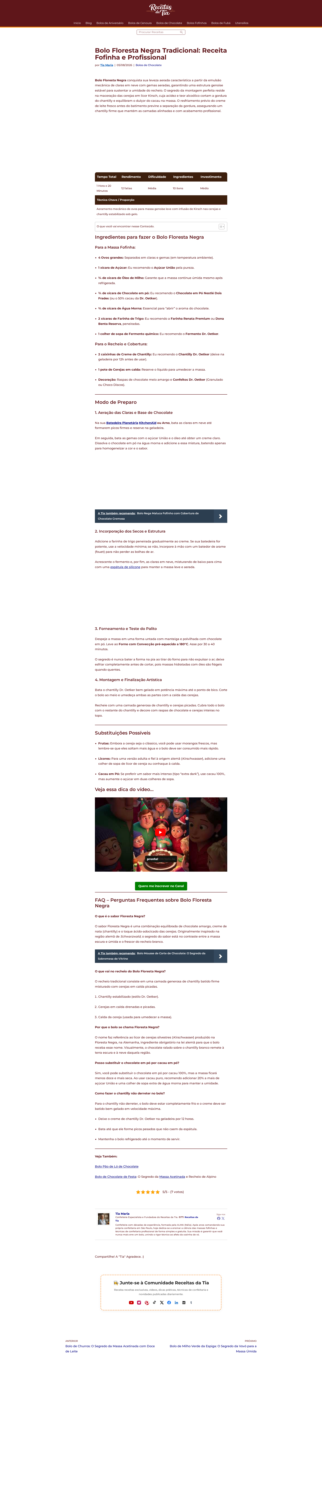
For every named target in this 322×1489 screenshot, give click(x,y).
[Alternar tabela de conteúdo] (220, 226)
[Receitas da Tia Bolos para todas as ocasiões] (161, 9)
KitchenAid (147, 423)
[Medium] (184, 1302)
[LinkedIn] (176, 1302)
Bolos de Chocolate (169, 23)
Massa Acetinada (172, 1177)
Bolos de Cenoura (140, 23)
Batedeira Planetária (122, 423)
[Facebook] (219, 1218)
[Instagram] (139, 1302)
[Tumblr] (191, 1303)
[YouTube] (131, 1302)
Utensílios (241, 23)
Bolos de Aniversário (109, 23)
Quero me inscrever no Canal (161, 886)
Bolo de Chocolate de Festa (115, 1177)
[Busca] (181, 32)
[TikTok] (154, 1302)
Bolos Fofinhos (197, 23)
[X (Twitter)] (162, 1303)
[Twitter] (223, 1218)
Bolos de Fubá (220, 23)
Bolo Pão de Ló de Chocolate (117, 1166)
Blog (89, 23)
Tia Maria (106, 65)
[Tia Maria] (103, 1225)
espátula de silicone (125, 567)
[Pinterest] (146, 1302)
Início (77, 23)
